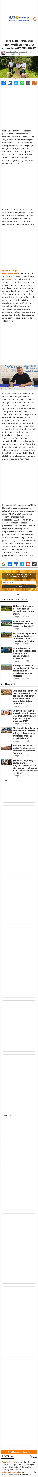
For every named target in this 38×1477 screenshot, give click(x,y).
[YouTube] (28, 564)
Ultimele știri (8, 684)
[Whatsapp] (22, 83)
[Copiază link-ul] (34, 83)
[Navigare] (3, 19)
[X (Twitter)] (16, 83)
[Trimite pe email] (28, 83)
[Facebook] (3, 83)
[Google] (3, 564)
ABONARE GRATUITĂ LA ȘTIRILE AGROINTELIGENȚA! (19, 576)
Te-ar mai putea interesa (14, 599)
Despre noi (7, 1456)
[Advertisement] (19, 8)
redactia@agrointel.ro (11, 1472)
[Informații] (35, 19)
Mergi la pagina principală (19, 1452)
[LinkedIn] (10, 83)
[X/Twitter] (22, 564)
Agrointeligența (8, 1462)
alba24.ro (9, 279)
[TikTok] (34, 564)
